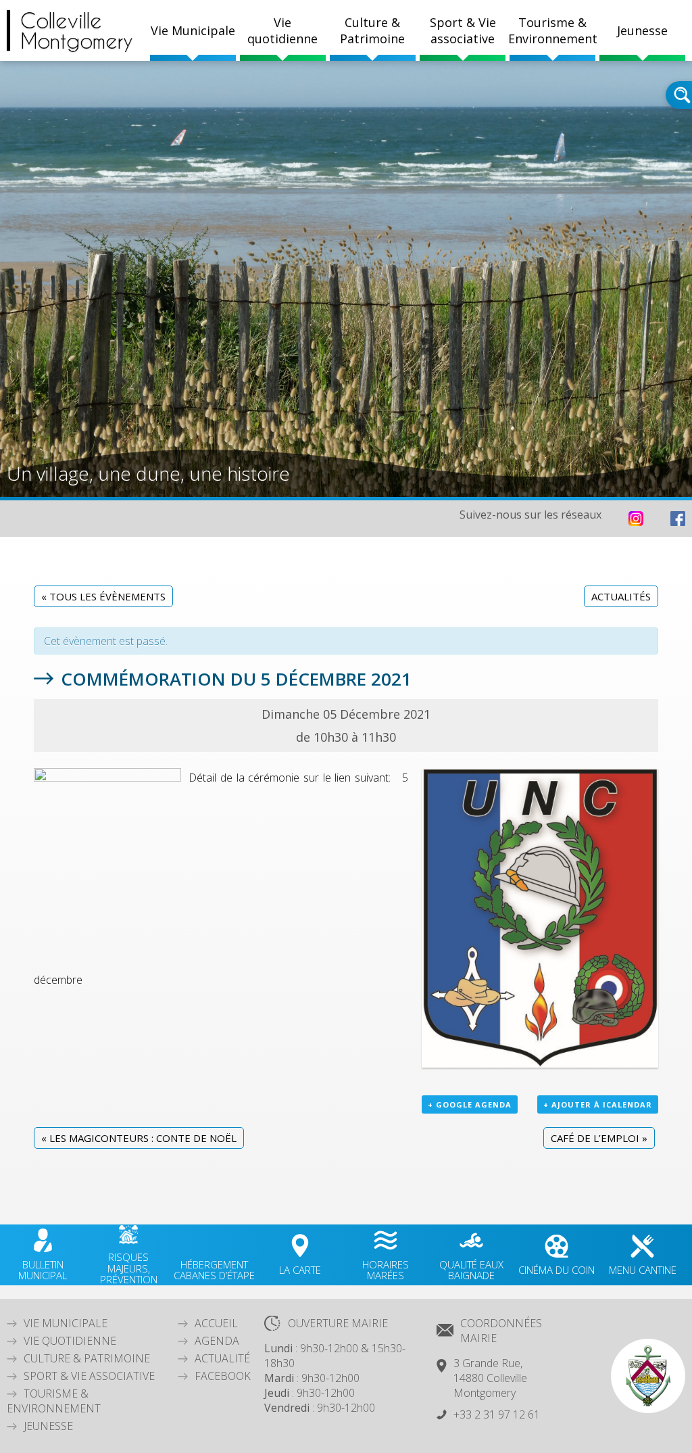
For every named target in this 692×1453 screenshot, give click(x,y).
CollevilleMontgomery (76, 30)
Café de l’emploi (599, 1138)
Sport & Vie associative (89, 1375)
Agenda (217, 1340)
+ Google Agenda (470, 1104)
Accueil (216, 1323)
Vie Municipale (65, 1323)
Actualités (621, 596)
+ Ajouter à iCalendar (597, 1104)
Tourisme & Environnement (54, 1401)
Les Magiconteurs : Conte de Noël (139, 1138)
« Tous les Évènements (103, 596)
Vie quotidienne (70, 1340)
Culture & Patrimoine (372, 30)
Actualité (222, 1358)
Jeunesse (48, 1426)
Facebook (223, 1375)
